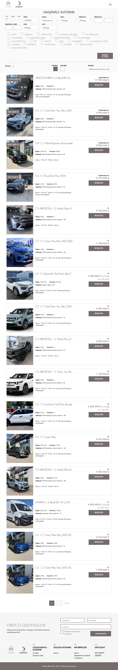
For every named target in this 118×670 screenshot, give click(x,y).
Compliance (78, 658)
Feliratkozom (100, 634)
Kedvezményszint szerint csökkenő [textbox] (101, 69)
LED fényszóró (86, 44)
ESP (35, 41)
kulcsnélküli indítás (99, 41)
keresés (105, 56)
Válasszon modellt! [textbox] (49, 20)
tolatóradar (17, 38)
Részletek (99, 85)
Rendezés (91, 65)
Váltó (43, 24)
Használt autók (38, 655)
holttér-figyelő (92, 34)
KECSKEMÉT (99, 653)
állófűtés (67, 44)
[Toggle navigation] (68, 4)
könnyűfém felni (19, 41)
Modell (44, 17)
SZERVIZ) (98, 655)
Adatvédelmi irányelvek (82, 655)
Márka (25, 17)
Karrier (76, 653)
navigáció (16, 44)
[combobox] (31, 20)
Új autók (35, 653)
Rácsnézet (63, 65)
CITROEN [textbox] (28, 20)
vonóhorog (77, 41)
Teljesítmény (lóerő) (11, 24)
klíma (61, 41)
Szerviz (55, 653)
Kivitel (25, 24)
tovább (66, 603)
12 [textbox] (13, 66)
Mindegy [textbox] (64, 20)
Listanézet (55, 65)
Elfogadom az (73, 632)
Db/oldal (8, 66)
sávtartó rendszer (62, 38)
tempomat (28, 34)
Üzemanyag (82, 17)
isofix (14, 34)
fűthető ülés (49, 44)
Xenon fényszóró (19, 48)
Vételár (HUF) (98, 17)
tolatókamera (84, 38)
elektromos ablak (38, 38)
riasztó (48, 41)
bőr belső (32, 44)
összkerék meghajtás (68, 34)
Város (62, 17)
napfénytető (46, 34)
